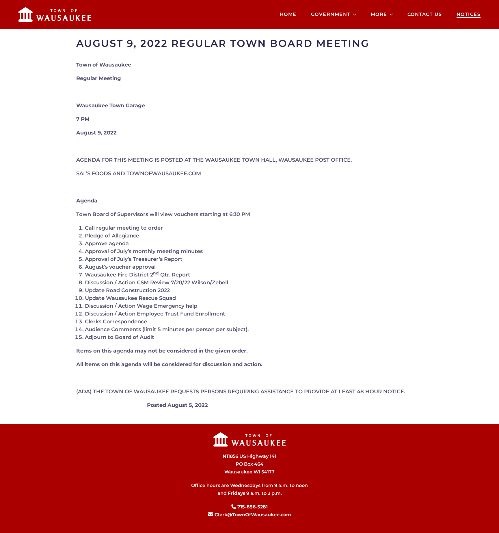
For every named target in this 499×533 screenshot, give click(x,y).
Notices (469, 14)
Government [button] (331, 14)
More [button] (379, 14)
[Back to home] (54, 14)
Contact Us (424, 14)
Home (288, 14)
